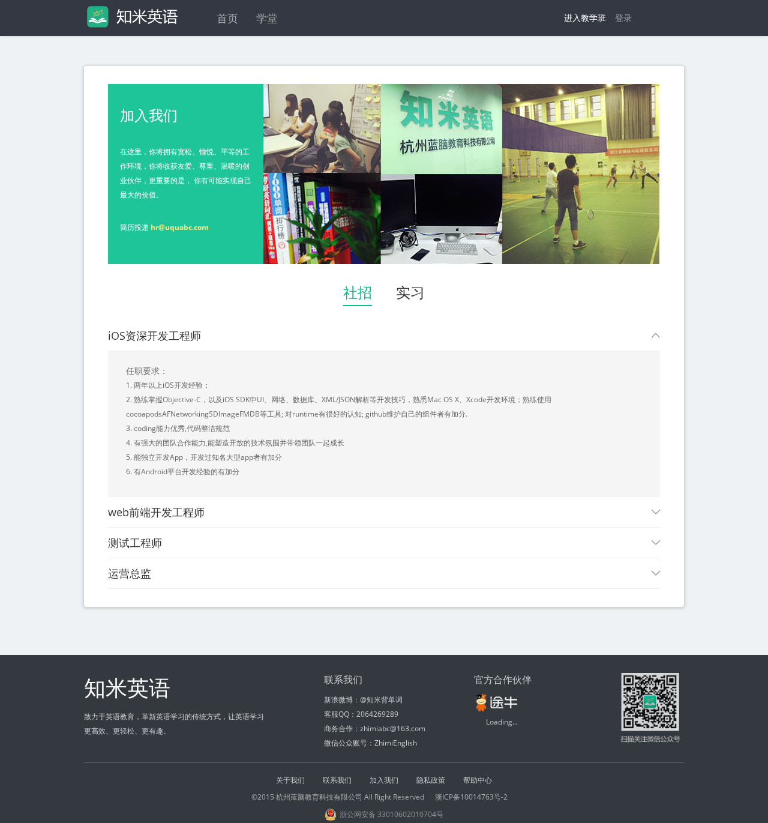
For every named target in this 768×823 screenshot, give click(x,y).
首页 (227, 18)
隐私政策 (430, 780)
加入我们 (384, 780)
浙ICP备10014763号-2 (471, 797)
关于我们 (290, 780)
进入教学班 (585, 17)
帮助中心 (477, 780)
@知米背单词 (381, 700)
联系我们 (337, 780)
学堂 (267, 18)
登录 (623, 17)
